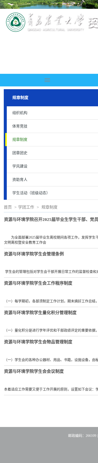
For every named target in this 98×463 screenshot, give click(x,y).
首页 (8, 207)
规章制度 (49, 207)
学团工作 (26, 207)
